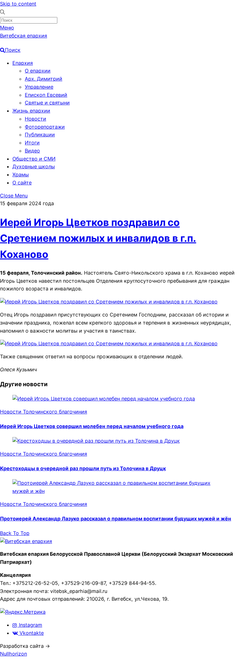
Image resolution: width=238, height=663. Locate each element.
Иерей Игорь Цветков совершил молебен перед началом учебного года (91, 426)
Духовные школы (33, 166)
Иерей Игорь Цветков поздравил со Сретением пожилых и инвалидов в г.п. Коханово (98, 238)
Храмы (20, 174)
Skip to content (18, 4)
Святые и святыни (47, 102)
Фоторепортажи (45, 127)
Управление (39, 87)
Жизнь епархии (31, 111)
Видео (32, 151)
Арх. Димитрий (43, 79)
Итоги (32, 142)
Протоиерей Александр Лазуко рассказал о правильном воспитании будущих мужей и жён (115, 518)
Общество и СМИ (33, 159)
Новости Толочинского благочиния (43, 412)
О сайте (22, 182)
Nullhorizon (13, 654)
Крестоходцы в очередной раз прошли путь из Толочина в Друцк (83, 468)
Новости (35, 119)
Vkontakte (31, 633)
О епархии (38, 71)
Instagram (29, 625)
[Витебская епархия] (26, 541)
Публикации (40, 134)
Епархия (22, 63)
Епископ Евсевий (46, 95)
